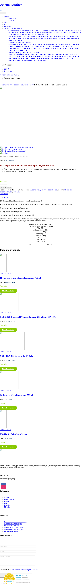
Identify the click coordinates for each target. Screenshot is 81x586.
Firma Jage (12, 18)
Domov (5, 85)
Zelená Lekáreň (11, 5)
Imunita (44, 38)
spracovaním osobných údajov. (25, 570)
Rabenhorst (4, 194)
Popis (6, 197)
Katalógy (11, 20)
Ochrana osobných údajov (13, 524)
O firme (6, 497)
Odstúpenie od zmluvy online (14, 527)
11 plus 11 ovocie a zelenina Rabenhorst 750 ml (20, 278)
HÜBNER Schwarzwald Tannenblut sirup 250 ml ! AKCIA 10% (28, 317)
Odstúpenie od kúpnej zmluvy (14, 529)
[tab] (42, 197)
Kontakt (7, 505)
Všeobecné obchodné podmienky (15, 522)
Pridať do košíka (6, 188)
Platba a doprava (9, 499)
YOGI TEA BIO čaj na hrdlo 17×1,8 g (16, 356)
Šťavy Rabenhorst (15, 85)
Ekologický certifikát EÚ (12, 531)
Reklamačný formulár (11, 526)
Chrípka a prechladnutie (44, 32)
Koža (19, 42)
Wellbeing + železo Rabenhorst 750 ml (16, 395)
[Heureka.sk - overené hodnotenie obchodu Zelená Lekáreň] (18, 584)
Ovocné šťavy (28, 85)
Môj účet (7, 507)
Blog (5, 503)
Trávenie (24, 52)
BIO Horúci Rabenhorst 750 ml (13, 434)
